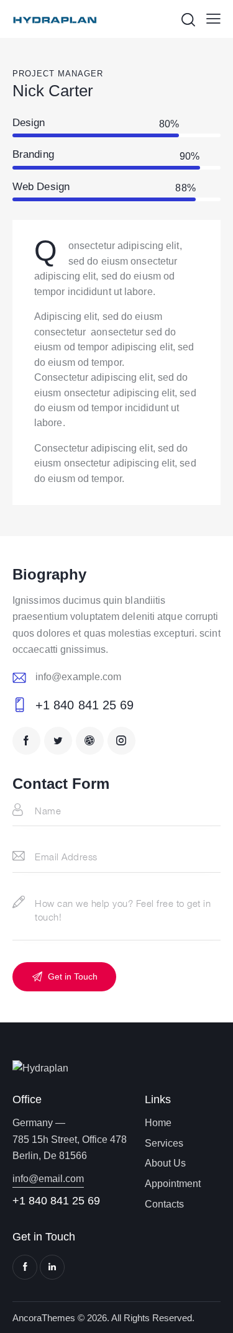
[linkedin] (52, 1267)
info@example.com (78, 676)
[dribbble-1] (90, 741)
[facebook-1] (26, 741)
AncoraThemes (43, 1318)
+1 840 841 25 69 (84, 705)
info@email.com (48, 1178)
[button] (213, 18)
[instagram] (121, 741)
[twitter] (58, 741)
